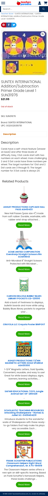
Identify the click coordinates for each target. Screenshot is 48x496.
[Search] (43, 9)
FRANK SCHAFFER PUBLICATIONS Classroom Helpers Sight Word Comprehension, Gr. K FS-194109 (24, 463)
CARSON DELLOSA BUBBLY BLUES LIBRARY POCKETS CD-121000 (24, 297)
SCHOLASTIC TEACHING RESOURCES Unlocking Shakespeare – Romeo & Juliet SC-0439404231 (24, 413)
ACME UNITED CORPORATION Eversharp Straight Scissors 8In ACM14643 (24, 254)
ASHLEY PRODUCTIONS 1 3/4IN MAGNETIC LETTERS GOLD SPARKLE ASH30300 (24, 363)
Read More (24, 225)
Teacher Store (7, 13)
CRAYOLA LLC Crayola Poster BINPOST (24, 324)
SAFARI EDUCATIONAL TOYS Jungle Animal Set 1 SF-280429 (24, 392)
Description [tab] (9, 134)
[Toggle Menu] (3, 3)
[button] (42, 34)
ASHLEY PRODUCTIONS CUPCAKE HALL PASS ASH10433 (24, 208)
